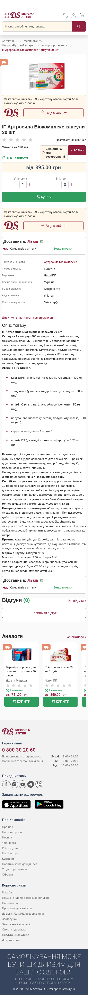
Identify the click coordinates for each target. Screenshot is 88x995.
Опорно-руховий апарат (18, 45)
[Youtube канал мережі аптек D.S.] (22, 784)
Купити (46, 197)
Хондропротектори (54, 45)
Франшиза (9, 842)
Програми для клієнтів (17, 908)
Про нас (7, 826)
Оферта (7, 874)
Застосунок (9, 918)
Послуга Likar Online (15, 934)
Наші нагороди (12, 832)
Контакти (8, 858)
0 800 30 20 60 (19, 750)
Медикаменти (33, 41)
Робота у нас (10, 848)
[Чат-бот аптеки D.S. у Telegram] (31, 784)
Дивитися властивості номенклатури (27, 317)
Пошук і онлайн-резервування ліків (25, 897)
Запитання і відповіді (16, 924)
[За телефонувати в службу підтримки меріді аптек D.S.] (65, 17)
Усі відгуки (76, 601)
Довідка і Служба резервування (23, 913)
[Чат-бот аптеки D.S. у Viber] (39, 784)
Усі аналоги (75, 637)
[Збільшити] (29, 184)
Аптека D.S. (9, 41)
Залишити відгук (44, 613)
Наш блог (8, 892)
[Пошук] (79, 26)
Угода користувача (14, 869)
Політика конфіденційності (19, 864)
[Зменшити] (16, 184)
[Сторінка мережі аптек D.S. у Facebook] (6, 784)
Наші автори (10, 853)
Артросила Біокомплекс (60, 262)
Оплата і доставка (14, 929)
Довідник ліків (11, 940)
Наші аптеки (10, 903)
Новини (7, 837)
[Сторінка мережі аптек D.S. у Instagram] (14, 784)
